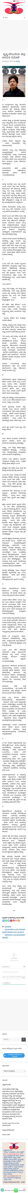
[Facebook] (3, 921)
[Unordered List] (13, 977)
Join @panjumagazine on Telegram (15, 1055)
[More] (19, 921)
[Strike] (9, 977)
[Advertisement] (14, 36)
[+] (21, 976)
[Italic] (5, 977)
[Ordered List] (11, 977)
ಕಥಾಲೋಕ (8, 927)
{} (19, 976)
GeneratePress (21, 1190)
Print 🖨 (5, 71)
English (17, 1)
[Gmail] (16, 921)
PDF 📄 (14, 71)
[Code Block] (16, 977)
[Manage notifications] (24, 1189)
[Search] (24, 1040)
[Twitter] (8, 921)
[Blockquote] (14, 977)
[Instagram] (14, 921)
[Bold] (4, 977)
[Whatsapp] (6, 921)
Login (24, 967)
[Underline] (7, 977)
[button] (24, 18)
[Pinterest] (11, 921)
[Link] (18, 977)
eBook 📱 (22, 71)
